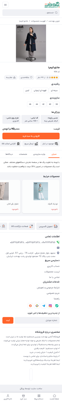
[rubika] (37, 305)
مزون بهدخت (54, 21)
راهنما (57, 298)
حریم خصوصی (53, 293)
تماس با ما (54, 277)
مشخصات (23, 154)
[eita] (30, 305)
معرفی (54, 154)
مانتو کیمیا (23, 21)
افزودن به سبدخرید (31, 136)
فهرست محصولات (38, 21)
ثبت (8, 320)
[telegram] (43, 305)
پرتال (22, 388)
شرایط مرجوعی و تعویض (48, 287)
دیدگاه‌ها (9, 154)
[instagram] (50, 305)
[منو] (5, 5)
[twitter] (57, 305)
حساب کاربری (53, 266)
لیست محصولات (52, 271)
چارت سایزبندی (39, 154)
